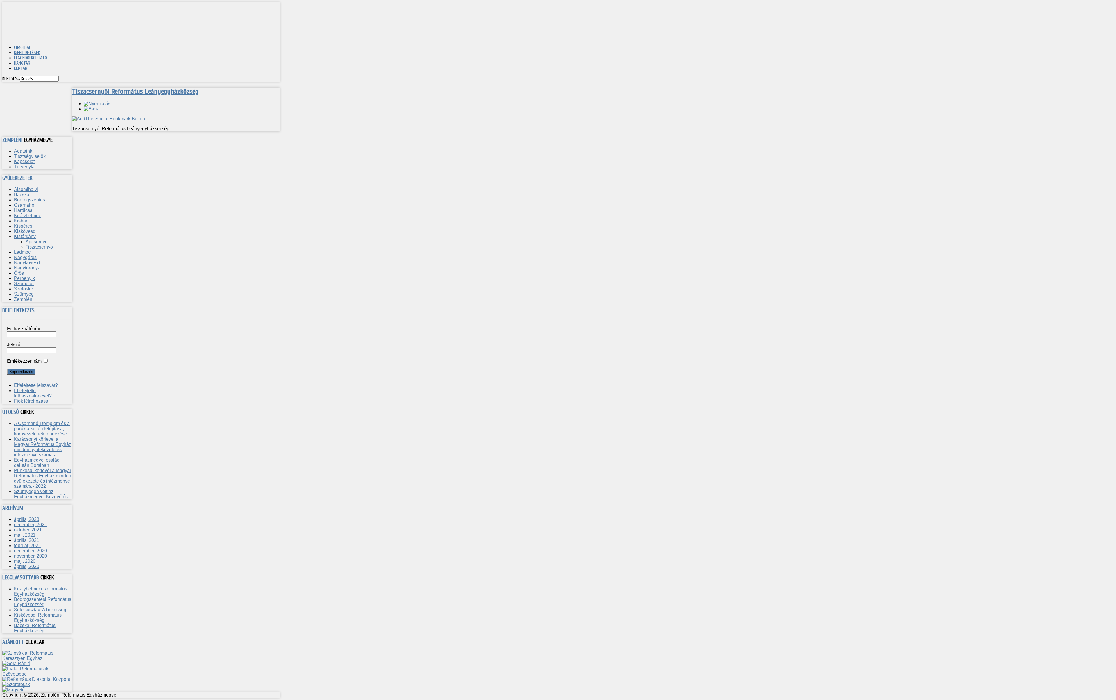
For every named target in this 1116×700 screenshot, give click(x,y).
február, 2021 (27, 545)
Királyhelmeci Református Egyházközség (40, 591)
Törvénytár (25, 166)
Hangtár (22, 63)
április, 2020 (26, 566)
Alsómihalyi (26, 189)
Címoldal (22, 47)
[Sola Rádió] (16, 663)
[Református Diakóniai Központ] (36, 679)
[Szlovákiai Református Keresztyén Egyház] (37, 658)
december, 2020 (30, 550)
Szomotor (24, 283)
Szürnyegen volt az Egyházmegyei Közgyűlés (41, 494)
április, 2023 (26, 519)
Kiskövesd (24, 231)
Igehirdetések (27, 52)
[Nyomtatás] (97, 103)
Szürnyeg (24, 294)
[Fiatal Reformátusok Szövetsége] (37, 674)
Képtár (20, 68)
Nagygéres (25, 257)
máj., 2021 (24, 535)
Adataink (23, 151)
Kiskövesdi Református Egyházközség (38, 617)
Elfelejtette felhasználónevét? (33, 393)
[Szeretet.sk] (16, 684)
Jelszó (13, 344)
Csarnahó (24, 205)
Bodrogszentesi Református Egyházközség (42, 602)
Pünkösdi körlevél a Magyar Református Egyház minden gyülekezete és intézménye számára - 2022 (42, 478)
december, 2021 (30, 524)
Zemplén (23, 299)
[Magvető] (13, 689)
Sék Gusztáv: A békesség (40, 609)
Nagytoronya (27, 267)
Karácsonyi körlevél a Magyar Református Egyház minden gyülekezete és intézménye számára (42, 447)
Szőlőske (23, 288)
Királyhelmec (27, 215)
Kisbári (21, 220)
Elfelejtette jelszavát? (36, 385)
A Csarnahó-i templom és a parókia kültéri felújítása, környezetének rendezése (42, 428)
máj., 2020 (24, 561)
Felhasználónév (23, 328)
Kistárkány (25, 236)
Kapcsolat (24, 161)
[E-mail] (93, 108)
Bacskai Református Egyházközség (35, 628)
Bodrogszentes (29, 199)
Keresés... (11, 78)
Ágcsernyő (37, 241)
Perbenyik (24, 278)
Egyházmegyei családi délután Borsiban (37, 463)
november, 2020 (30, 555)
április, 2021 (26, 540)
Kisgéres (23, 226)
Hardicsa (23, 210)
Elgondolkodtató (30, 57)
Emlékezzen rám (24, 361)
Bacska (21, 194)
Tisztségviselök (30, 156)
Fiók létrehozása (31, 401)
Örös (19, 273)
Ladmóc (22, 252)
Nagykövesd (27, 262)
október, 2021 (28, 529)
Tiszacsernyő (39, 246)
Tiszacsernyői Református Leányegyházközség (135, 91)
